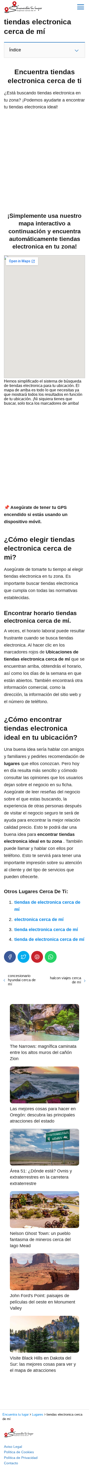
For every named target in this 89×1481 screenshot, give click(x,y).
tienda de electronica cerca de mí (49, 939)
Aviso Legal (13, 1447)
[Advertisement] (44, 160)
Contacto (11, 1463)
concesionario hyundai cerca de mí (22, 980)
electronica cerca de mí (39, 919)
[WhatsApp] (51, 957)
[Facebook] (10, 957)
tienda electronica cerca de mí (46, 929)
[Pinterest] (37, 957)
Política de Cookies (19, 1452)
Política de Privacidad (21, 1458)
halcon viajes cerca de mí (65, 980)
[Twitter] (23, 957)
